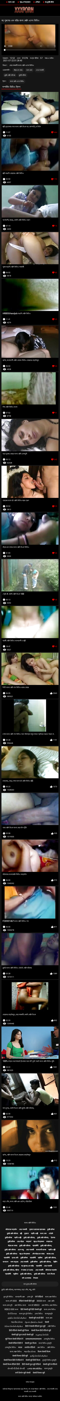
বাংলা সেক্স (11, 2)
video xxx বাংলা (11, 1309)
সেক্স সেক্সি (51, 1301)
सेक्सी (47, 1322)
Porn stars (27, 1270)
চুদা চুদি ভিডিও (8, 1296)
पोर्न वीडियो (39, 1296)
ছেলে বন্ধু (21, 1250)
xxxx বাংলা (41, 1301)
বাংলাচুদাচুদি (49, 1313)
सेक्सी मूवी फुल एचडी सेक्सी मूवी (22, 1334)
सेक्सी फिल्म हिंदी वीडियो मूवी (41, 1330)
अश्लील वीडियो (29, 1347)
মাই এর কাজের (26, 1278)
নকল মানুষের (14, 1262)
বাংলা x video (33, 1305)
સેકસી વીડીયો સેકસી (16, 1368)
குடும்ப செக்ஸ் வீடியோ (17, 1318)
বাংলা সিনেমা (51, 1274)
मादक (20, 1347)
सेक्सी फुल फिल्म (30, 1343)
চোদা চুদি (30, 1296)
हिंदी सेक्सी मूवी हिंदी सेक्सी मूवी (31, 1309)
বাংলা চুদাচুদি (48, 1368)
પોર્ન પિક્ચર (12, 1313)
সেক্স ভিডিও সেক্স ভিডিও (49, 1305)
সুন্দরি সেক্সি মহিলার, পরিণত (11, 1270)
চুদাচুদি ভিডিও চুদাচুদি (49, 1360)
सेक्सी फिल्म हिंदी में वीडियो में (13, 1360)
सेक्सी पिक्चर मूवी (39, 1373)
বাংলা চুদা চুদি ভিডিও (25, 1313)
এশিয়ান (37, 2)
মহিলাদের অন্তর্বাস (11, 1229)
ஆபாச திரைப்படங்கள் (34, 1322)
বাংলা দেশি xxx (11, 1301)
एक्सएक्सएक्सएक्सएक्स (33, 1339)
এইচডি (51, 1233)
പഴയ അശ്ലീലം (34, 1368)
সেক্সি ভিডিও (52, 1326)
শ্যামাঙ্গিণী (35, 1245)
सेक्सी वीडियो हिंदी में (15, 1343)
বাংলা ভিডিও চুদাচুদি (45, 1343)
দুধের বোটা (15, 1258)
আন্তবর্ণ (28, 1241)
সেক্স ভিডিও (41, 1347)
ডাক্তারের (49, 1241)
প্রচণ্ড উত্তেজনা (25, 2)
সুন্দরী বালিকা (22, 75)
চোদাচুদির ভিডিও (49, 1339)
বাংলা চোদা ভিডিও (50, 1309)
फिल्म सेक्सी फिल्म (44, 1351)
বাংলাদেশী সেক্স (20, 1296)
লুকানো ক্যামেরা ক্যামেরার (37, 1229)
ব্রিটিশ (55, 1262)
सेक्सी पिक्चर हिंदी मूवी (20, 1356)
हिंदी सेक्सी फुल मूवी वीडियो (31, 1364)
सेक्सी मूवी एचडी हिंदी (36, 1318)
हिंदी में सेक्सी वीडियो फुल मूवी (35, 1326)
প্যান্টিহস (15, 1274)
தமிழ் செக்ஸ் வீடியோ (39, 1356)
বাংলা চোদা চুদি (7, 1305)
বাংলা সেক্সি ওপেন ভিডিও (17, 81)
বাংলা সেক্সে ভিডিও (16, 1351)
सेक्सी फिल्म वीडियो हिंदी (11, 1364)
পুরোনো (26, 1233)
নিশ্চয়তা (35, 1278)
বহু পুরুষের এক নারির (27, 1266)
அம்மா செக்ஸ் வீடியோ (13, 1326)
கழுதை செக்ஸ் (42, 1334)
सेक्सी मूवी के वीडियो (50, 1364)
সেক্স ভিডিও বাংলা (20, 1305)
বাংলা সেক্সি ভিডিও (30, 1223)
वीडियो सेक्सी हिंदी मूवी (27, 1301)
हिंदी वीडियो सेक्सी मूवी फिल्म (19, 1330)
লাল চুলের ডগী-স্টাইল (30, 1284)
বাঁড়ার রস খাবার (18, 70)
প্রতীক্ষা (40, 1258)
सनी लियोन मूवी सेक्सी (22, 1373)
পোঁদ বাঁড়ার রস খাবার (38, 1254)
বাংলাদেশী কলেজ (41, 1250)
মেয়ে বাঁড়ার (20, 1241)
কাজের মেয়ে (50, 1254)
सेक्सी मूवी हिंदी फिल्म (33, 1360)
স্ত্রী (21, 1233)
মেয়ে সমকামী (40, 70)
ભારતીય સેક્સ (17, 1322)
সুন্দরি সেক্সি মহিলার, (29, 1237)
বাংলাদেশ (5, 1262)
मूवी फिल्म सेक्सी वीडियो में (14, 1339)
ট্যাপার (53, 1237)
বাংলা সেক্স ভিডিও (51, 1296)
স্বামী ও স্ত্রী (34, 1233)
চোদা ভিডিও (39, 1313)
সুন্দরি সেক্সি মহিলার (10, 75)
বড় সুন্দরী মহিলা (49, 2)
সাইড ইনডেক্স (30, 1382)
